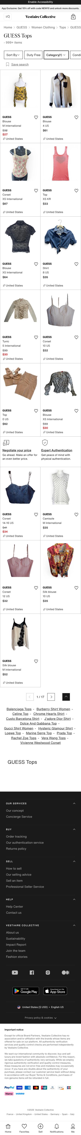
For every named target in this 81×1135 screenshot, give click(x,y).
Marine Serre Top (39, 733)
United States (41, 1114)
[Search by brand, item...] (8, 16)
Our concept (15, 810)
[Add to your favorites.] (36, 117)
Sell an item (14, 880)
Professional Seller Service (25, 886)
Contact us (13, 912)
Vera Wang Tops (53, 738)
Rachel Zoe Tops (23, 738)
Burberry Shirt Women (53, 709)
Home (8, 27)
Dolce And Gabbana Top (38, 723)
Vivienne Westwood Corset (40, 742)
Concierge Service (19, 816)
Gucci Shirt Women (18, 728)
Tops (62, 27)
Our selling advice (18, 874)
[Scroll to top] (66, 697)
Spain (65, 1114)
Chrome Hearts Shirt (48, 713)
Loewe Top (13, 733)
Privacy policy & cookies (39, 1018)
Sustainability (15, 938)
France (10, 1114)
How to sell (14, 868)
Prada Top (64, 733)
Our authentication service (25, 842)
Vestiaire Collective (22, 925)
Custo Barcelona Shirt (22, 718)
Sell (9, 861)
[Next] (51, 697)
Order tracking (16, 836)
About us (12, 932)
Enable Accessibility (40, 2)
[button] (73, 16)
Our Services (16, 803)
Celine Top (20, 713)
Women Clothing (43, 27)
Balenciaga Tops (19, 709)
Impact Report (16, 944)
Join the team (15, 950)
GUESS (21, 27)
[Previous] (30, 697)
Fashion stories (17, 956)
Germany (54, 1114)
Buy (9, 829)
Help (9, 899)
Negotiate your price (16, 450)
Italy (72, 1114)
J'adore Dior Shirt (57, 718)
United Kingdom (24, 1114)
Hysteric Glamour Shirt (55, 728)
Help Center (14, 906)
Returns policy (16, 848)
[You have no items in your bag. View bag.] (73, 16)
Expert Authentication (56, 450)
